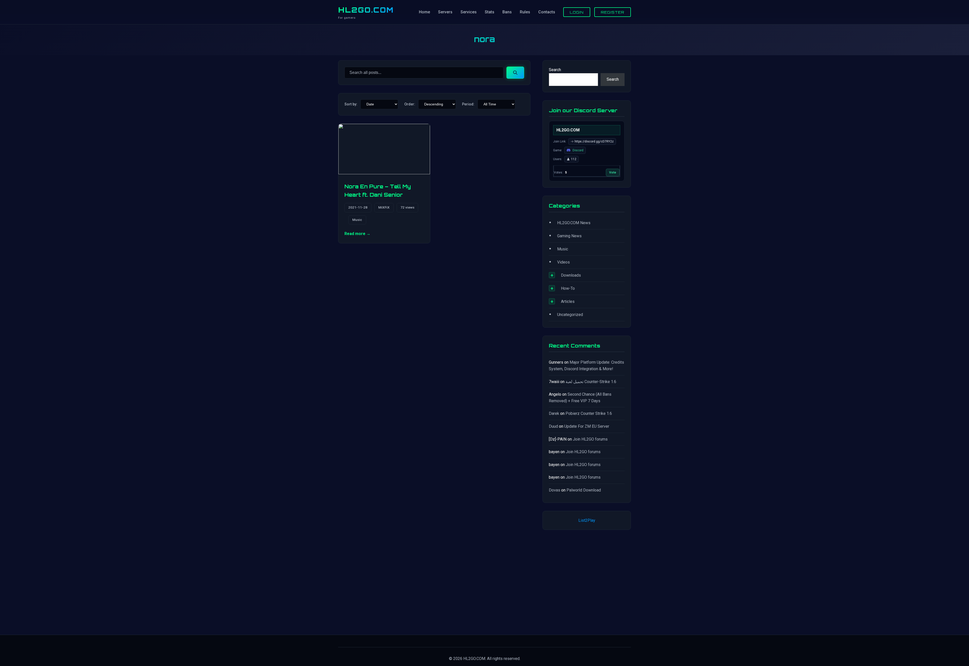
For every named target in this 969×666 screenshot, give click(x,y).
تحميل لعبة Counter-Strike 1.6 (591, 381)
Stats (489, 12)
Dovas (554, 490)
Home (424, 12)
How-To (568, 288)
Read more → (357, 233)
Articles (568, 301)
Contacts (546, 12)
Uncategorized (570, 314)
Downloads (571, 275)
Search (555, 69)
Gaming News (569, 236)
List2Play (586, 520)
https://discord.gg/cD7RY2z (594, 141)
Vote (612, 172)
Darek (554, 413)
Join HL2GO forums (590, 439)
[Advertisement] (587, 581)
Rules (525, 12)
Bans (507, 12)
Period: (468, 104)
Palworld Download (584, 490)
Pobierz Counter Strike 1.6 (589, 413)
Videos (563, 262)
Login (577, 12)
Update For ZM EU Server (586, 426)
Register (612, 12)
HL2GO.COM (366, 9)
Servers (445, 12)
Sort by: (350, 104)
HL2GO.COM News (573, 222)
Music (357, 220)
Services (469, 12)
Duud (553, 426)
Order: (409, 104)
